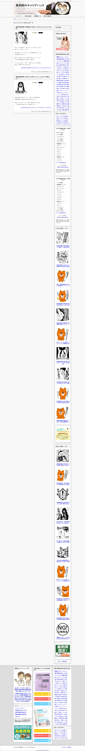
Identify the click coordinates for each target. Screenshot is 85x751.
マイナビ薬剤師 (60, 134)
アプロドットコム (60, 141)
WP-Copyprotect (46, 750)
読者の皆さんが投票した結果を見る (62, 217)
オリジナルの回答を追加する (61, 162)
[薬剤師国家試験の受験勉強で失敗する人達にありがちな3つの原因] (21, 44)
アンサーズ (59, 155)
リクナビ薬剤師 (60, 182)
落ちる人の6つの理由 (36, 71)
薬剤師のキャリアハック (24, 747)
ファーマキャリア (60, 138)
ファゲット (59, 153)
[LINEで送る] (34, 32)
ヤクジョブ (59, 145)
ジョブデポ (59, 158)
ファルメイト (59, 149)
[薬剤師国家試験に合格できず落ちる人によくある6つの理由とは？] (21, 94)
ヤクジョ (58, 151)
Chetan (43, 750)
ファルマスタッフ (60, 136)
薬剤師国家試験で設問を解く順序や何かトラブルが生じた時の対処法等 (63, 363)
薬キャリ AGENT (60, 132)
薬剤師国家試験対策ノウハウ (46, 71)
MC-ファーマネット (61, 147)
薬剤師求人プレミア (61, 156)
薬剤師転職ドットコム (61, 143)
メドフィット (59, 160)
